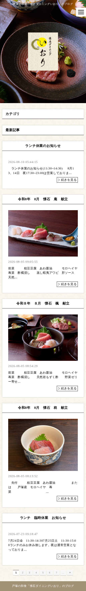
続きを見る (69, 179)
